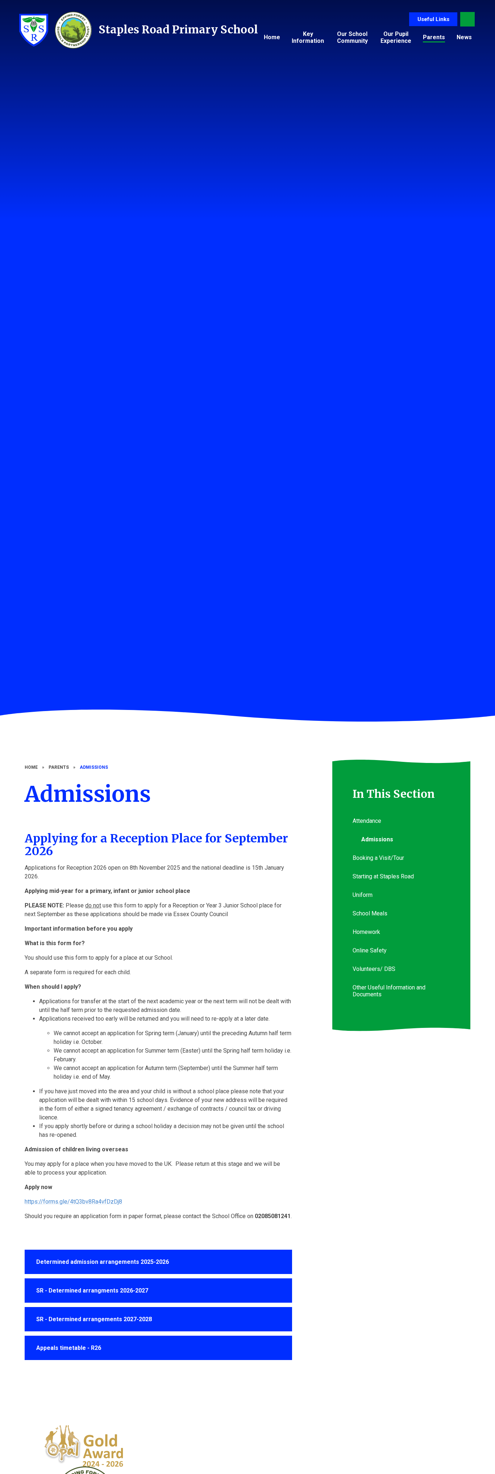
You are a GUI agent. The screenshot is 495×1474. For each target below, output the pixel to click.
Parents (59, 767)
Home (31, 767)
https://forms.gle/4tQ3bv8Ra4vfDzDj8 (73, 1201)
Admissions (94, 767)
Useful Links (433, 19)
